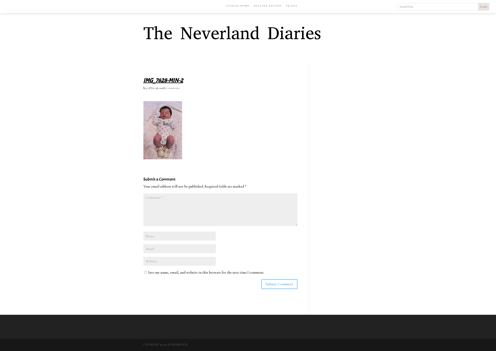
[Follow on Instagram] (394, 6)
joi (147, 88)
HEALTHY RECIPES (268, 5)
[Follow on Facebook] (378, 6)
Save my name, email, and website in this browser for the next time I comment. (206, 272)
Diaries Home (237, 5)
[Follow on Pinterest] (386, 6)
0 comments (173, 88)
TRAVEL (292, 5)
